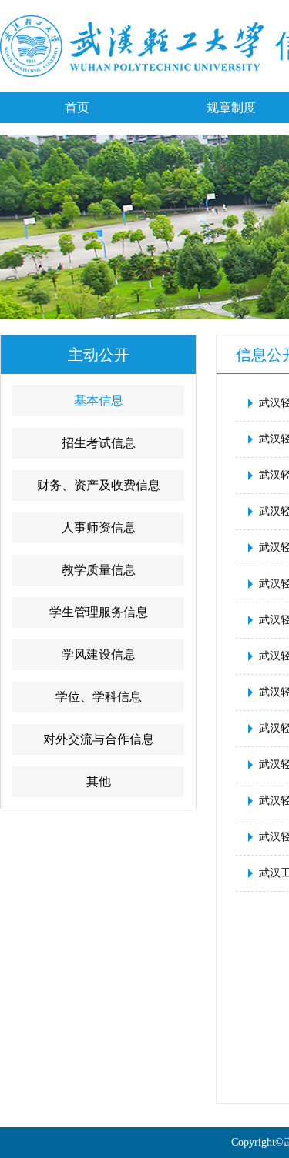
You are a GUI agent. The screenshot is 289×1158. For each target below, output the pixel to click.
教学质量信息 (99, 569)
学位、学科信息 (98, 696)
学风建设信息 (99, 654)
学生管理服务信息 (98, 612)
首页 (77, 107)
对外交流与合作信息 (98, 739)
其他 (98, 781)
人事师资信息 (99, 527)
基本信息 (98, 400)
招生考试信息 (99, 442)
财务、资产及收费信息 (98, 485)
